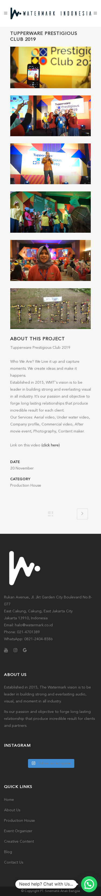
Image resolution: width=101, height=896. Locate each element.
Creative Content (19, 841)
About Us (12, 810)
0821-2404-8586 (38, 639)
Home (9, 800)
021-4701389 (28, 632)
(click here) (50, 445)
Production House (19, 821)
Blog (8, 852)
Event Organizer (18, 831)
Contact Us (13, 862)
